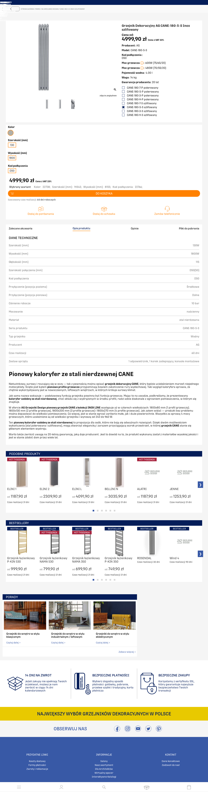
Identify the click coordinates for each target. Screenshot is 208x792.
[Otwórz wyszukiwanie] (104, 787)
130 (12, 145)
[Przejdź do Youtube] (138, 730)
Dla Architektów (104, 769)
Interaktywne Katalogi (104, 776)
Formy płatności (37, 765)
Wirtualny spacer (104, 773)
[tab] (93, 511)
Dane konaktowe (171, 761)
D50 (12, 170)
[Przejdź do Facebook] (117, 730)
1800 (12, 157)
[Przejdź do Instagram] (127, 730)
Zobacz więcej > (127, 652)
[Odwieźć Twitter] (148, 730)
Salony (104, 761)
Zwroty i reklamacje (37, 769)
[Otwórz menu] (19, 787)
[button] (61, 787)
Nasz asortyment (104, 765)
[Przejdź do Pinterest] (159, 730)
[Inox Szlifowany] (10, 132)
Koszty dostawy (37, 761)
